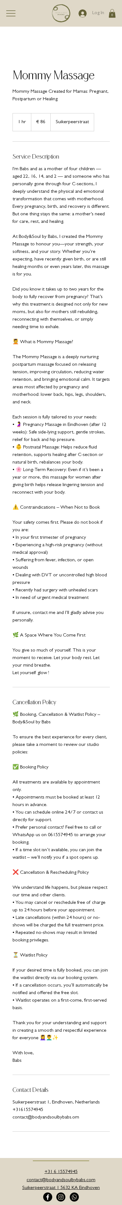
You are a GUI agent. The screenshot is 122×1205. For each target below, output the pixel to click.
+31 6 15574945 (61, 1172)
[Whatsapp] (74, 1197)
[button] (112, 13)
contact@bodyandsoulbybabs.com (61, 1180)
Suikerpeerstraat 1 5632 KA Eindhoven (61, 1188)
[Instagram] (60, 1197)
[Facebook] (47, 1197)
